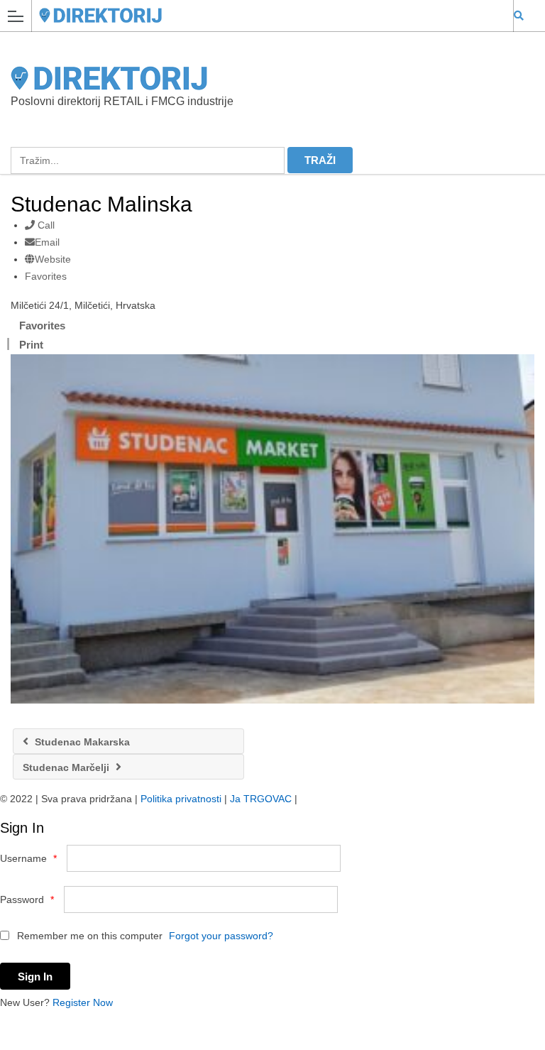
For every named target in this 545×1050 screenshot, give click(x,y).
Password (27, 899)
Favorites (46, 276)
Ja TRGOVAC (260, 798)
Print (31, 345)
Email (47, 242)
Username (28, 858)
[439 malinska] (272, 529)
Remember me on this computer (88, 935)
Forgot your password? (221, 935)
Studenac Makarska (81, 742)
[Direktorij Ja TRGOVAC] (259, 15)
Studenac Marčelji (67, 767)
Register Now (83, 1002)
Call (45, 225)
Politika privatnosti (181, 798)
